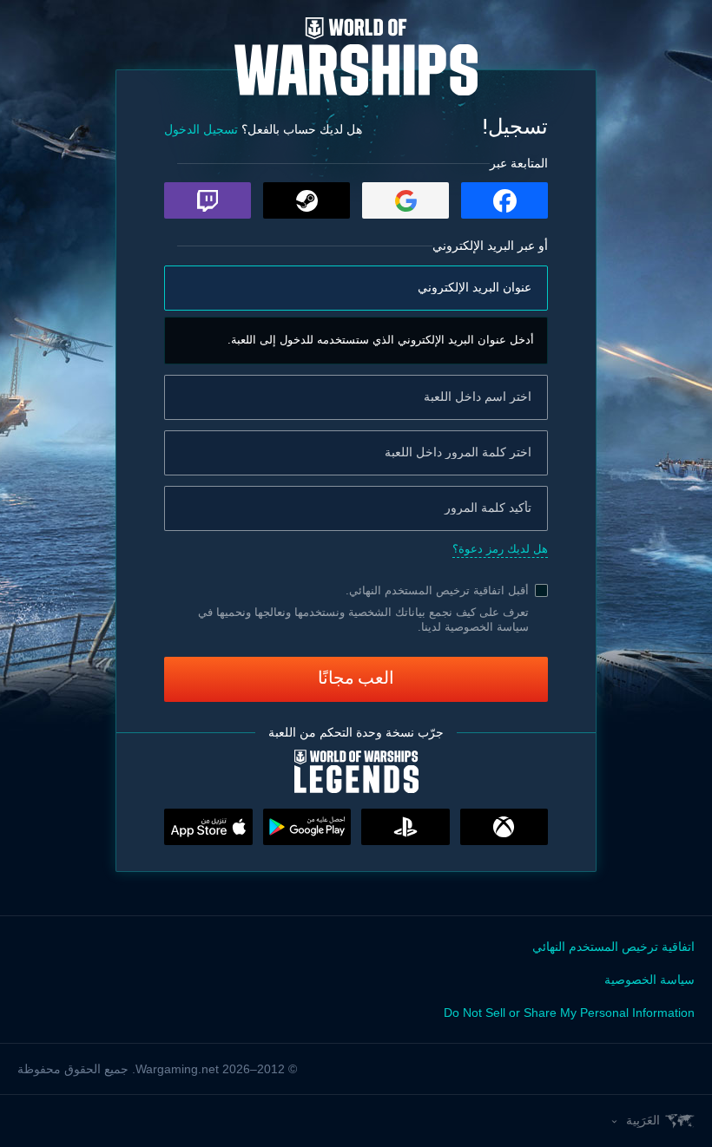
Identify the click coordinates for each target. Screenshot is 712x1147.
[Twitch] (207, 200)
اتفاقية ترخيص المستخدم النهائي (426, 590)
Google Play (307, 827)
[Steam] (306, 200)
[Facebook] (504, 200)
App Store (208, 827)
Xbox (504, 827)
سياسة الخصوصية (649, 979)
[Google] (405, 200)
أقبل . (437, 590)
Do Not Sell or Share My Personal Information (569, 1012)
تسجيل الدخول (201, 129)
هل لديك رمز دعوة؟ (500, 548)
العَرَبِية (643, 1120)
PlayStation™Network (405, 827)
